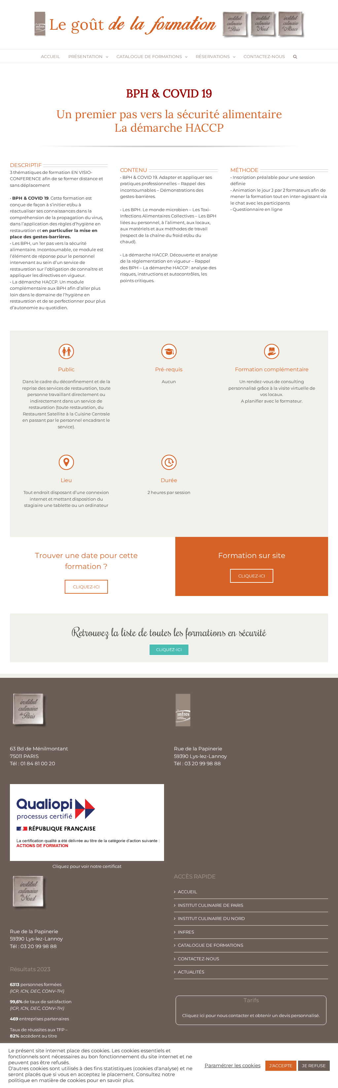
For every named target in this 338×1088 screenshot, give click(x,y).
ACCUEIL (187, 891)
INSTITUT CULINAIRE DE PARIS (210, 905)
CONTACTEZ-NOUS (198, 958)
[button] (295, 56)
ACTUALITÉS (191, 971)
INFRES (186, 932)
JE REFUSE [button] (314, 1065)
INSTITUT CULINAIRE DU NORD (211, 918)
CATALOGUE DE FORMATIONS (210, 945)
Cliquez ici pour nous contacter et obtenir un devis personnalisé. (251, 1015)
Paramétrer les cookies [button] (232, 1066)
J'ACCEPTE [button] (280, 1065)
